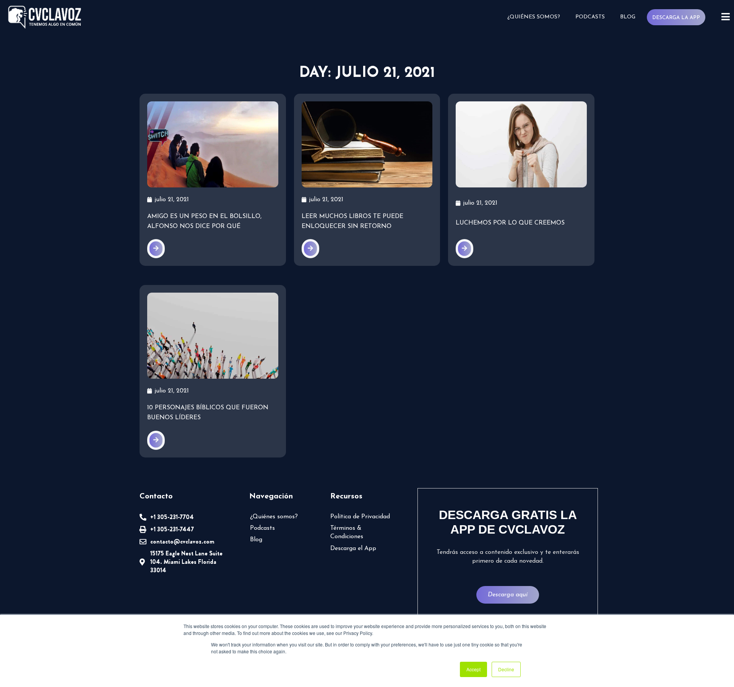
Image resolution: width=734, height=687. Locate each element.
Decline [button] (506, 669)
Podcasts (590, 17)
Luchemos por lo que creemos (510, 223)
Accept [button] (473, 669)
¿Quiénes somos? (533, 17)
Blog (627, 17)
